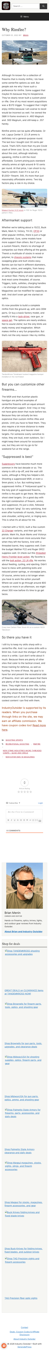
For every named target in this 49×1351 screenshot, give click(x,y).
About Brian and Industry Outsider (23, 931)
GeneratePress (24, 1347)
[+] (36, 820)
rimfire (36, 744)
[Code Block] (30, 820)
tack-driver (23, 316)
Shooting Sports (14, 740)
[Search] (43, 6)
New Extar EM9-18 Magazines (20, 757)
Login (40, 803)
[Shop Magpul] (24, 1177)
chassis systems (22, 257)
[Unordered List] (23, 820)
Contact (24, 1327)
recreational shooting (17, 744)
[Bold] (8, 820)
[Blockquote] (27, 820)
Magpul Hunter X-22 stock (12, 210)
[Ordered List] (20, 820)
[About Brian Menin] (24, 886)
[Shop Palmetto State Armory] (24, 1124)
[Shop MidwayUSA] (24, 1071)
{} (33, 820)
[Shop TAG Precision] (24, 1273)
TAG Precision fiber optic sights (21, 1298)
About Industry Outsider (24, 1339)
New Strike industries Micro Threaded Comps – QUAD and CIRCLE (22, 752)
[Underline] (14, 820)
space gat (7, 320)
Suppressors (8, 464)
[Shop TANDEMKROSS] (24, 965)
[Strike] (17, 820)
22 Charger (7, 530)
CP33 (36, 231)
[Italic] (11, 820)
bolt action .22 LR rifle (21, 560)
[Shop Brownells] (24, 1018)
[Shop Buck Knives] (24, 1227)
